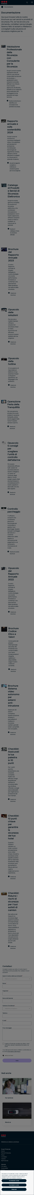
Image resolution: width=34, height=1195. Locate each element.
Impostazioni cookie (14, 1185)
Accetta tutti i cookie (14, 1180)
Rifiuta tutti (14, 1189)
